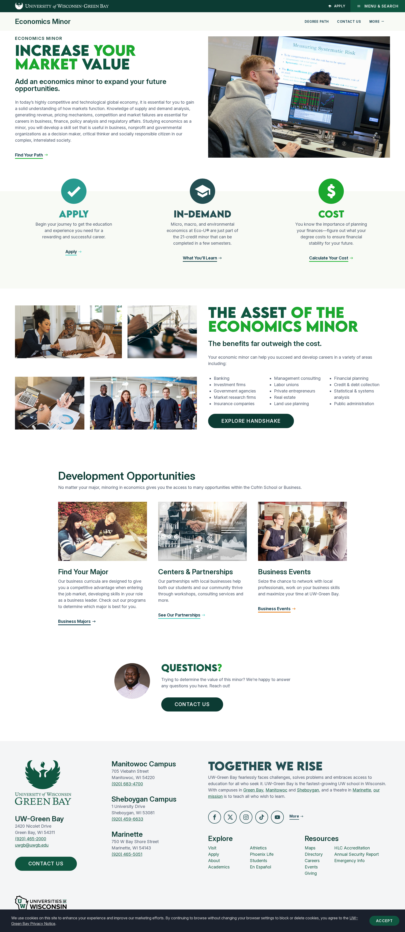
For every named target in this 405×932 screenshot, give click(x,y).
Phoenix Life (262, 854)
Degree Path (317, 21)
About (214, 860)
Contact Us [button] (192, 704)
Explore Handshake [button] (251, 421)
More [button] (374, 21)
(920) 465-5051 (127, 854)
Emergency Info (349, 860)
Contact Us (349, 21)
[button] (31, 155)
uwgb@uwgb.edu (32, 845)
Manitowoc (276, 789)
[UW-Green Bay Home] (54, 6)
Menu (381, 6)
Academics (219, 866)
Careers (312, 860)
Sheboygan (308, 789)
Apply (340, 6)
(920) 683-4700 (127, 783)
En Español (260, 866)
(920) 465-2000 (30, 838)
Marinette (361, 789)
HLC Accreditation (352, 847)
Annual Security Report (356, 854)
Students (258, 860)
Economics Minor (43, 21)
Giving (311, 873)
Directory (314, 854)
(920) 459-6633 (127, 819)
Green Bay (253, 789)
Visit (212, 847)
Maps (310, 847)
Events (311, 866)
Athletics (258, 847)
